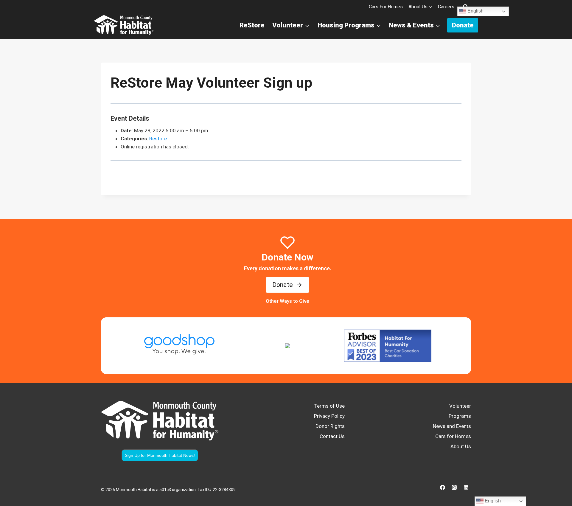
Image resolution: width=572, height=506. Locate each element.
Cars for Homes (386, 7)
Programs (460, 416)
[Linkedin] (466, 487)
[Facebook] (443, 487)
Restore (158, 139)
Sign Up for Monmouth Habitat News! (160, 455)
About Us (460, 446)
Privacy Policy (329, 416)
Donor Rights (330, 426)
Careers (446, 7)
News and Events (452, 426)
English (475, 11)
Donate (463, 25)
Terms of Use (329, 406)
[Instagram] (454, 487)
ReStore (252, 25)
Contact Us (332, 436)
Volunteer (460, 406)
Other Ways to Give (287, 301)
